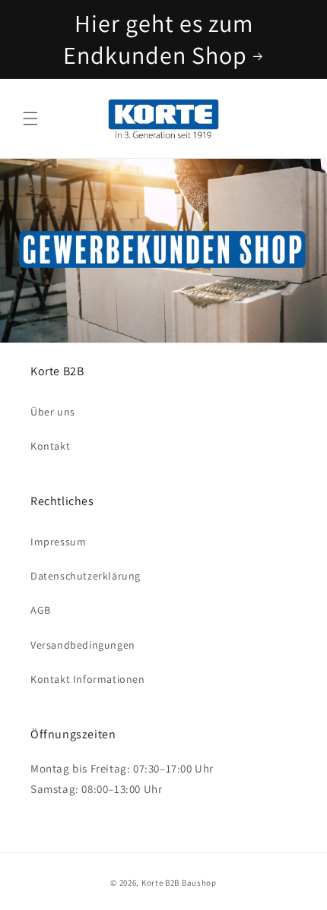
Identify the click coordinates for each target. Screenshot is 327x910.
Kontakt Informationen (87, 679)
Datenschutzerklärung (85, 576)
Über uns (52, 412)
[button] (30, 118)
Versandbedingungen (82, 645)
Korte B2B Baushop (179, 882)
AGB (40, 610)
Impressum (58, 541)
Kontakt (50, 446)
